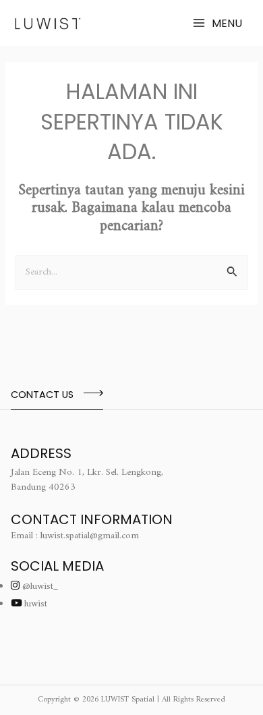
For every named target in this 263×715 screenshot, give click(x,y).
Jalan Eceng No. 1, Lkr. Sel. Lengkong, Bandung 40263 (87, 480)
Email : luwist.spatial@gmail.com (75, 535)
